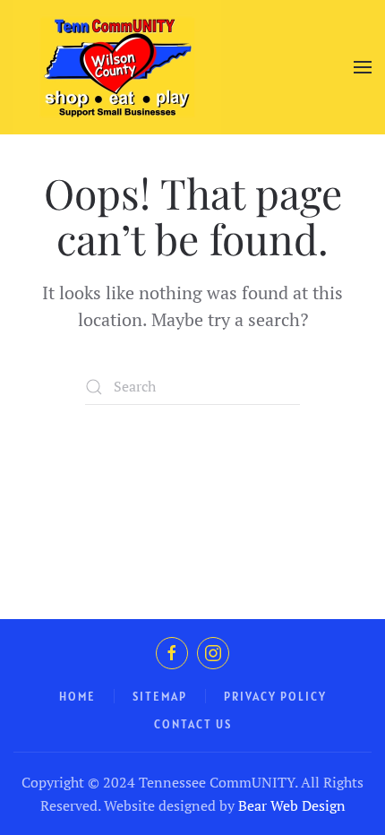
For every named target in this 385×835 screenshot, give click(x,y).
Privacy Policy (275, 696)
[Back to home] (117, 67)
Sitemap (160, 696)
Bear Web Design (292, 805)
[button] (363, 67)
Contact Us (193, 724)
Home (77, 696)
